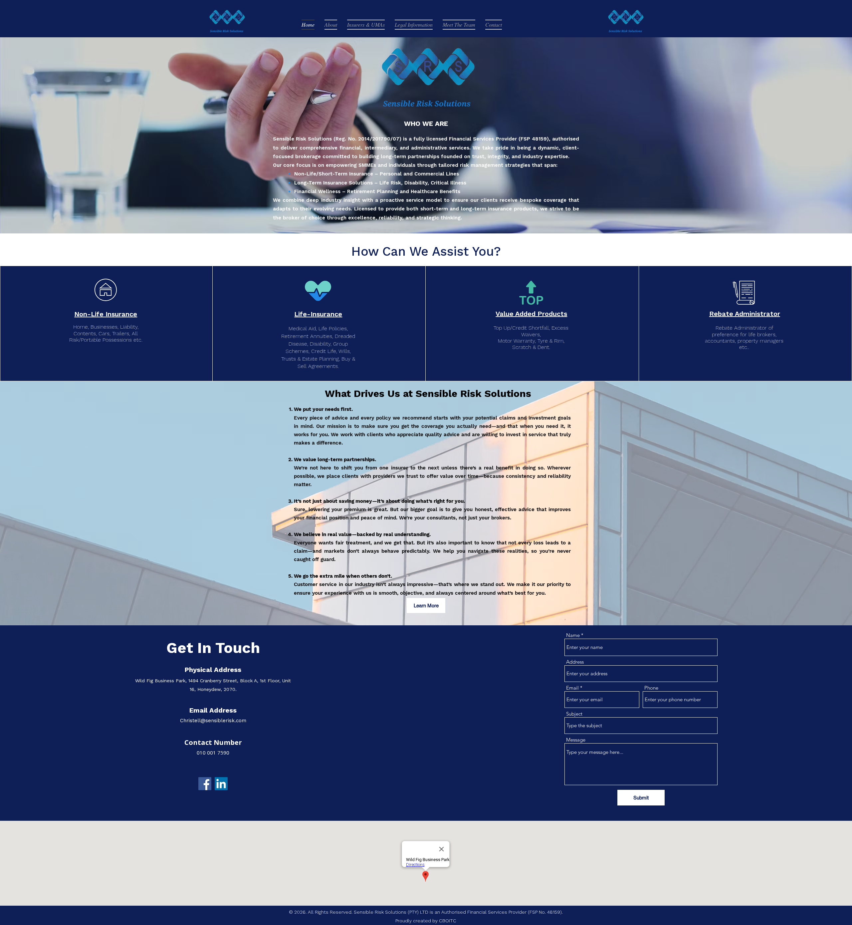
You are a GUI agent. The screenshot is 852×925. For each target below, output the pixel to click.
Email (572, 687)
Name (573, 635)
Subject (574, 713)
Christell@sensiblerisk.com (213, 721)
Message (575, 739)
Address (575, 661)
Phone (651, 687)
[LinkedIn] (221, 783)
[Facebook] (204, 783)
